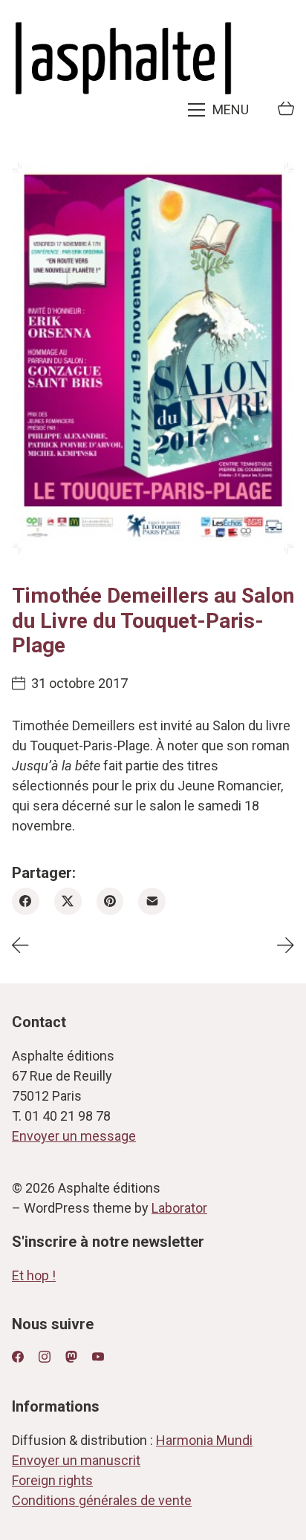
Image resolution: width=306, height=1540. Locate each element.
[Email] (152, 901)
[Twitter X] (68, 901)
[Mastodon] (71, 1357)
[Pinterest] (110, 901)
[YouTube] (98, 1357)
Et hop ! (34, 1275)
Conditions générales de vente (102, 1500)
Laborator (179, 1208)
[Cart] (286, 109)
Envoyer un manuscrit (76, 1460)
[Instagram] (45, 1357)
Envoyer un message (74, 1136)
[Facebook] (25, 901)
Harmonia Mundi (204, 1440)
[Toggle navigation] (219, 110)
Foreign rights (52, 1480)
